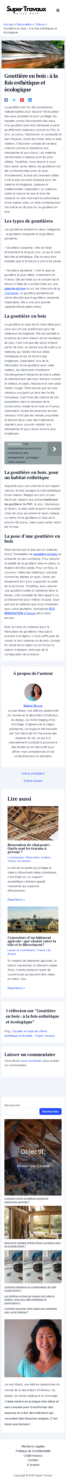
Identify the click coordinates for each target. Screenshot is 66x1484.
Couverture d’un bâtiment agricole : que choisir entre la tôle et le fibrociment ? (32, 941)
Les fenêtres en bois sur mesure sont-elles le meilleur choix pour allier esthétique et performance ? (29, 1299)
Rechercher (12, 1105)
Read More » (16, 899)
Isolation (46, 857)
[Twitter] (14, 100)
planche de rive (14, 288)
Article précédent (33, 773)
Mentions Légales (33, 1446)
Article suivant (32, 780)
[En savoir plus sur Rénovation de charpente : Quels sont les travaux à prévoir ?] (33, 823)
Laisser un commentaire (21, 950)
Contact (33, 1460)
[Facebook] (6, 100)
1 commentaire (16, 857)
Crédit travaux (33, 1455)
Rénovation (33, 857)
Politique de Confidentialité (33, 1451)
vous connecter (31, 1060)
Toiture (12, 860)
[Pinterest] (22, 100)
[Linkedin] (30, 100)
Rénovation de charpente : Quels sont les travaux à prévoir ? (29, 848)
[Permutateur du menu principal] (58, 10)
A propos (33, 1464)
